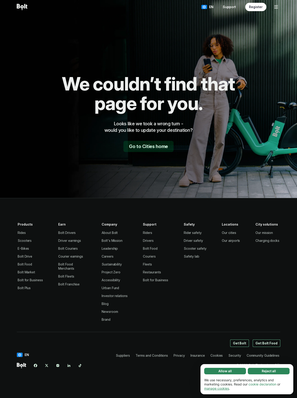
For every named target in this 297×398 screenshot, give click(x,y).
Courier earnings (70, 256)
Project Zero (111, 272)
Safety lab (191, 256)
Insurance (197, 355)
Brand (106, 319)
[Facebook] (35, 365)
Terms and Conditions (152, 355)
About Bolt (110, 233)
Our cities (229, 233)
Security (234, 355)
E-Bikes (23, 248)
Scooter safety (195, 248)
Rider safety (193, 233)
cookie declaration (262, 384)
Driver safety (193, 241)
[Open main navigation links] (276, 7)
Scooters (25, 241)
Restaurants (152, 272)
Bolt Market (26, 272)
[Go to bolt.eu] (22, 7)
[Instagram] (57, 365)
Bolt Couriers (68, 248)
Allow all (225, 371)
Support (229, 7)
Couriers (149, 256)
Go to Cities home (148, 146)
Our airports (231, 241)
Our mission (264, 233)
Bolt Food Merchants (66, 266)
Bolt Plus (24, 288)
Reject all (269, 371)
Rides (22, 233)
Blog (105, 304)
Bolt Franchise (69, 284)
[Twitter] (46, 365)
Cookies (216, 355)
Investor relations (115, 296)
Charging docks (267, 241)
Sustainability (112, 264)
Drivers (148, 241)
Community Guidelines (263, 355)
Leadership (110, 248)
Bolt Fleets (66, 276)
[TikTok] (80, 365)
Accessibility (111, 280)
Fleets (147, 264)
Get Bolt (239, 343)
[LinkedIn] (69, 365)
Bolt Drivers (67, 233)
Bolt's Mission (112, 241)
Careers (107, 256)
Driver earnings (69, 241)
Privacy (179, 355)
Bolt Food (25, 264)
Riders (147, 233)
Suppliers (123, 355)
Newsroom (110, 312)
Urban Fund (110, 288)
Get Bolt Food (266, 343)
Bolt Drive (25, 256)
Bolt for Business (30, 280)
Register (256, 7)
